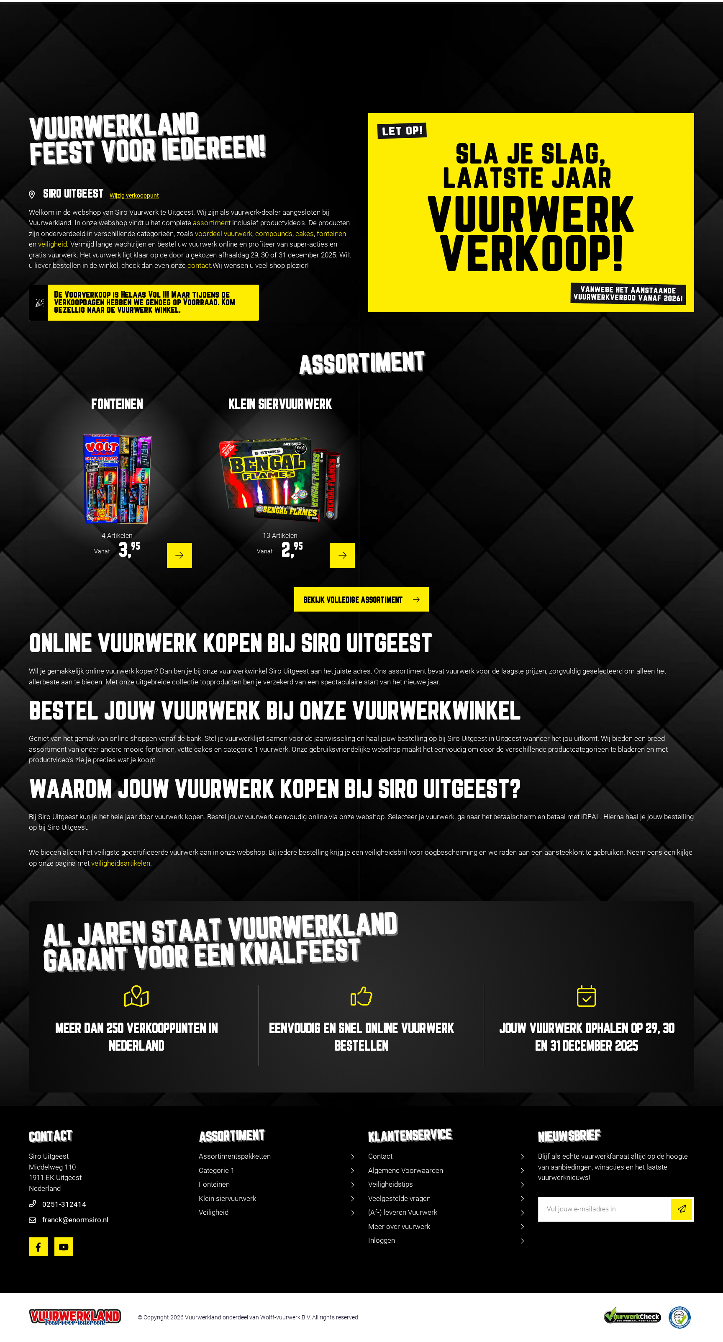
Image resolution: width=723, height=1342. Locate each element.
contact (199, 265)
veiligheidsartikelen (120, 863)
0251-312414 (64, 1204)
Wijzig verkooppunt (134, 195)
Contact (380, 1156)
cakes (304, 233)
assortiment (212, 223)
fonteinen (331, 233)
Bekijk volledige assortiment (353, 600)
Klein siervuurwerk (227, 1198)
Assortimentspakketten (235, 1156)
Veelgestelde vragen (399, 1198)
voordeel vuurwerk (223, 233)
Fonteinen (214, 1184)
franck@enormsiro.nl (75, 1220)
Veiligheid (213, 1212)
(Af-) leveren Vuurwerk (402, 1212)
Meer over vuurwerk (399, 1226)
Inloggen (381, 1240)
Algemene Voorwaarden (405, 1170)
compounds (273, 233)
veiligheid (52, 244)
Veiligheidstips (390, 1184)
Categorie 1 (216, 1170)
